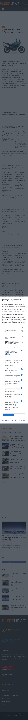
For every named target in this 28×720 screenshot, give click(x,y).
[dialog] (14, 360)
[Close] (24, 299)
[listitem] (14, 327)
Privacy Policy (22, 420)
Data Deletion (5, 420)
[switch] (22, 331)
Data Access (14, 420)
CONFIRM (8, 414)
